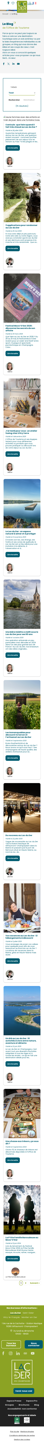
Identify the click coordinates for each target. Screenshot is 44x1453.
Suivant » (35, 1283)
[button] (14, 22)
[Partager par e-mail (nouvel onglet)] (18, 64)
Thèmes (14, 87)
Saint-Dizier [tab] (28, 1313)
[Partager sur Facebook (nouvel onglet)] (3, 64)
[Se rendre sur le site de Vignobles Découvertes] (17, 1420)
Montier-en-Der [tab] (29, 1317)
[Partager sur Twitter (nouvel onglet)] (8, 64)
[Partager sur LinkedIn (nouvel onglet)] (13, 64)
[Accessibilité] (8, 3)
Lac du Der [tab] (15, 1313)
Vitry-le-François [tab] (11, 1317)
